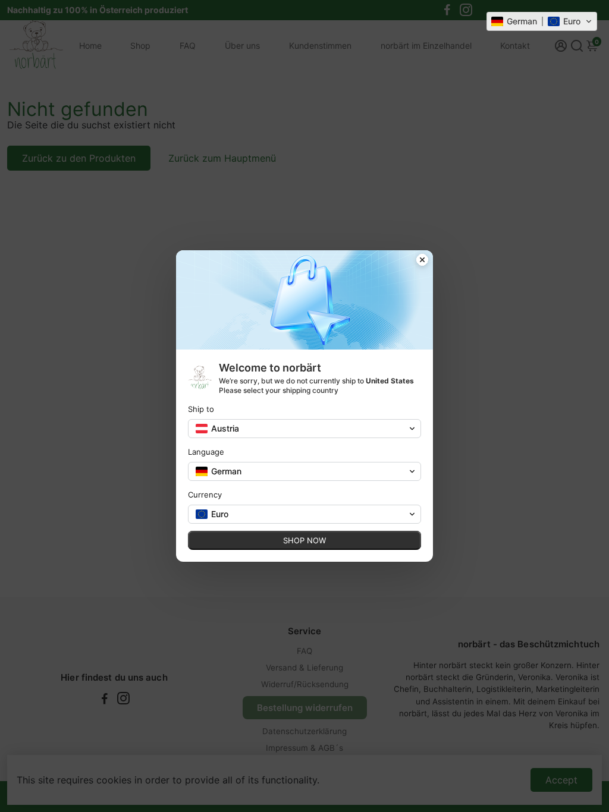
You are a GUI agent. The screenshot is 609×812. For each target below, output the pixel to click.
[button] (541, 21)
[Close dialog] (422, 261)
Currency (205, 494)
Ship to (201, 409)
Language (206, 452)
